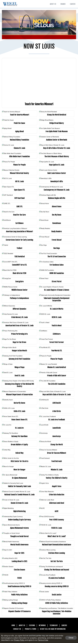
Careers (72, 4)
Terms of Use (43, 640)
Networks (42, 625)
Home (13, 625)
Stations (32, 625)
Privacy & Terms (30, 629)
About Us (53, 4)
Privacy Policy (19, 640)
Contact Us (17, 629)
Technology (54, 625)
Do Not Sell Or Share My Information (52, 629)
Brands (63, 4)
